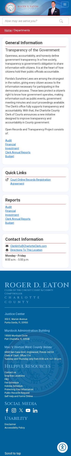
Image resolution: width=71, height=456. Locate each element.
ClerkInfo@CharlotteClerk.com (28, 246)
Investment (12, 148)
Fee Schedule (12, 382)
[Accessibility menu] (62, 447)
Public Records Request (17, 393)
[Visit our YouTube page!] (28, 410)
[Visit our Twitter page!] (21, 410)
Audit (8, 140)
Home (8, 30)
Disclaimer (10, 424)
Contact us (10, 372)
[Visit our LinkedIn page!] (35, 410)
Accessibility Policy (15, 427)
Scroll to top (13, 453)
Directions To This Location (26, 250)
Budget (9, 156)
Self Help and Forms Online (19, 396)
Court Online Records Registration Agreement (30, 181)
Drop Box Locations (15, 376)
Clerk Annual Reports (17, 152)
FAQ (7, 379)
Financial (10, 144)
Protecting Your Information (19, 389)
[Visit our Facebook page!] (7, 410)
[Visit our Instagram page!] (14, 410)
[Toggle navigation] (65, 4)
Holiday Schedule (14, 386)
